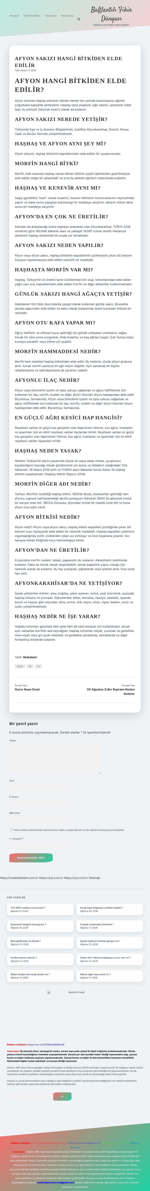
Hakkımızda (67, 15)
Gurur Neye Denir (27, 689)
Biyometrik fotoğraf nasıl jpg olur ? (28, 924)
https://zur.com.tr (76, 878)
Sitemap (94, 878)
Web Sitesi (14, 813)
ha (30, 666)
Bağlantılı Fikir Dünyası (111, 14)
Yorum (12, 740)
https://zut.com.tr (51, 878)
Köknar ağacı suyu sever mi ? (95, 974)
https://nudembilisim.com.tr (19, 878)
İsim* (11, 780)
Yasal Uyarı (51, 15)
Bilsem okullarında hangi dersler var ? (30, 974)
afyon (20, 666)
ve (38, 666)
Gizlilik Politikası (32, 15)
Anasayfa (14, 15)
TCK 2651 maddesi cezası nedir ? (28, 907)
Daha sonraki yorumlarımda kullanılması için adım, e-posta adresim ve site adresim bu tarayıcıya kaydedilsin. (69, 830)
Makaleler (30, 657)
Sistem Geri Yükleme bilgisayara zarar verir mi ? (105, 957)
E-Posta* (14, 796)
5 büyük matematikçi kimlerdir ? (97, 924)
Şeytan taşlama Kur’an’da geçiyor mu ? (100, 941)
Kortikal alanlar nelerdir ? (24, 957)
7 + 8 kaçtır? (16, 838)
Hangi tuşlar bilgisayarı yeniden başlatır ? (101, 907)
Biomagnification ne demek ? (26, 941)
